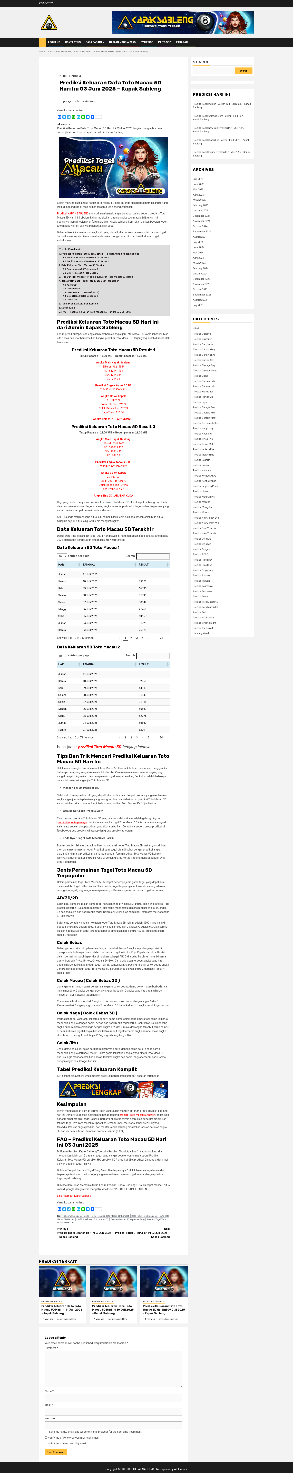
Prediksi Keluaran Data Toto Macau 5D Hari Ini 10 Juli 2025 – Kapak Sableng (113, 1309)
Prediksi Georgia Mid (204, 412)
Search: (130, 556)
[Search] (252, 42)
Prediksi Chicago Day (204, 365)
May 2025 (198, 189)
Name (49, 1391)
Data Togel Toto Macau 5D (144, 1216)
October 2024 (200, 226)
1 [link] (125, 638)
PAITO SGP (164, 42)
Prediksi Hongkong (203, 428)
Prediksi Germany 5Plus (205, 423)
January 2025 (200, 210)
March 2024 (199, 263)
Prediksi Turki (200, 612)
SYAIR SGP (147, 42)
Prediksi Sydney (201, 575)
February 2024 (200, 268)
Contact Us (73, 42)
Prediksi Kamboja (202, 470)
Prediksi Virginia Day (203, 617)
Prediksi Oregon (201, 549)
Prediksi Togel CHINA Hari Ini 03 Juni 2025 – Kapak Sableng (142, 1233)
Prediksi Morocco (202, 512)
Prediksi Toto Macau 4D (205, 601)
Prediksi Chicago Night (205, 370)
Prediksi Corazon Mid (204, 381)
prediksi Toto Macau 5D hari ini (138, 1114)
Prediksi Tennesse (202, 591)
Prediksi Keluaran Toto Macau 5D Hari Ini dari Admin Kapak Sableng (100, 253)
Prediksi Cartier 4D (203, 360)
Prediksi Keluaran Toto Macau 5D (92, 1219)
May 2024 (198, 252)
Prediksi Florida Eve (203, 391)
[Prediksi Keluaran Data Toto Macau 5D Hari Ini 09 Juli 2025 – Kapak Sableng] (164, 1281)
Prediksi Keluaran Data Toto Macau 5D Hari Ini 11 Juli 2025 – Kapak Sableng (61, 1309)
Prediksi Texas (200, 596)
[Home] (42, 42)
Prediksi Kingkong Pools (205, 486)
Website (50, 1418)
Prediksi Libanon (201, 491)
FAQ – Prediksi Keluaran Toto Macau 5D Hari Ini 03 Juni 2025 (96, 312)
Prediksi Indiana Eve (203, 449)
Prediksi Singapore (203, 570)
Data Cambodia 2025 (122, 42)
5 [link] (148, 638)
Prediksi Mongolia (202, 507)
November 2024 (201, 221)
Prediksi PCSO (200, 554)
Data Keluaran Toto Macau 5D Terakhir (83, 265)
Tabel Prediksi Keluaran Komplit (79, 303)
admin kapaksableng (85, 101)
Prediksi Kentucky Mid (204, 481)
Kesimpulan (68, 307)
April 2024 (198, 257)
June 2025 (198, 184)
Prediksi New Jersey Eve (206, 517)
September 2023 (202, 294)
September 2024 (202, 231)
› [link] (167, 638)
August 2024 (200, 236)
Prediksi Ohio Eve (202, 538)
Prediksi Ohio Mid (202, 544)
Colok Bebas (73, 288)
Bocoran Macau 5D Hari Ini (76, 1216)
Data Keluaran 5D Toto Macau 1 (82, 269)
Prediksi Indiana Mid (203, 454)
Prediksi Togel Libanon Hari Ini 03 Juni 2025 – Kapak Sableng (84, 1233)
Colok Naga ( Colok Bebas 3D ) (82, 296)
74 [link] (161, 638)
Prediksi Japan (201, 465)
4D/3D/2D (72, 285)
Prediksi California (202, 339)
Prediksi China (200, 375)
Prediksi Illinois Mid (203, 444)
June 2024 (198, 247)
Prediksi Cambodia (203, 344)
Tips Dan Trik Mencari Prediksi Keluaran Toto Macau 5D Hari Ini (97, 276)
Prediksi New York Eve (205, 528)
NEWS (196, 328)
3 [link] (137, 638)
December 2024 (201, 215)
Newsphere (163, 1469)
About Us (54, 42)
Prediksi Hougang (202, 433)
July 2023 (198, 305)
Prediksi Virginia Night (204, 622)
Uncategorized (201, 633)
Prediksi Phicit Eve (202, 565)
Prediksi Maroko (201, 502)
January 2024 (200, 273)
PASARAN (182, 42)
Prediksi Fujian (200, 402)
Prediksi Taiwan (201, 580)
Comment (51, 1348)
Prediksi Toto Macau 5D (71, 76)
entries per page (78, 556)
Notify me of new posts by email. (67, 1443)
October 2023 (200, 289)
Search (201, 62)
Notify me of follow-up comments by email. (73, 1437)
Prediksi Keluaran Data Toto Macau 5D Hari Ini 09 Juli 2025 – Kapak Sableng (164, 1309)
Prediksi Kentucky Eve (204, 475)
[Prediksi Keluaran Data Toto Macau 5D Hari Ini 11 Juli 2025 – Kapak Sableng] (62, 1281)
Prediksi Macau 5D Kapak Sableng (128, 1219)
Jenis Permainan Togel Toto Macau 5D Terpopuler (90, 281)
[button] (79, 565)
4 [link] (142, 638)
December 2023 (201, 279)
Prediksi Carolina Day (204, 349)
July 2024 (198, 242)
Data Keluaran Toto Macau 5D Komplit (110, 1216)
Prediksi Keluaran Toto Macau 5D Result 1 (88, 257)
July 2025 (198, 179)
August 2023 (200, 300)
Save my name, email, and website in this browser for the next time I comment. (95, 1431)
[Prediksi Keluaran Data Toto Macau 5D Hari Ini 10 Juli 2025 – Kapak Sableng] (113, 1281)
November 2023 (201, 284)
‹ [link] (119, 638)
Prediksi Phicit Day (202, 559)
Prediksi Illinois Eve (203, 439)
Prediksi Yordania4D (203, 628)
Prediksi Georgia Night (204, 418)
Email (49, 1404)
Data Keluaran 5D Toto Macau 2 (82, 273)
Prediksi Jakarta (201, 460)
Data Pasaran (95, 42)
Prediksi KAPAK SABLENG (73, 213)
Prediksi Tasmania (203, 586)
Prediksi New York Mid (205, 533)
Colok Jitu (72, 299)
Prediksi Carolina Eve (204, 354)
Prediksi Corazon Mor (204, 386)
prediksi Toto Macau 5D (99, 747)
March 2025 (199, 200)
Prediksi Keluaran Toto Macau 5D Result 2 (88, 261)
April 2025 (198, 194)
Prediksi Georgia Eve (204, 407)
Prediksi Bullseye (202, 333)
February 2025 (200, 205)
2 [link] (131, 638)
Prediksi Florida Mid (203, 397)
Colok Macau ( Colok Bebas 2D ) (83, 292)
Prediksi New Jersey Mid (206, 523)
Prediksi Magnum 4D (204, 496)
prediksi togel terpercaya (72, 822)
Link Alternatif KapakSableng (74, 1195)
